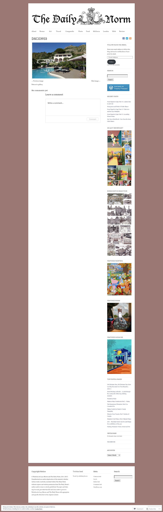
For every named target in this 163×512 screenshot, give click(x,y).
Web (114, 31)
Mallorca (96, 31)
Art (50, 31)
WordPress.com (97, 487)
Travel (58, 31)
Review (122, 31)
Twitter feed (78, 472)
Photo (80, 31)
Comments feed (97, 484)
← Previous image (37, 81)
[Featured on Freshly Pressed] (118, 90)
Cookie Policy (38, 509)
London (106, 31)
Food (88, 31)
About (34, 31)
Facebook (111, 442)
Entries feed (96, 482)
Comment (92, 119)
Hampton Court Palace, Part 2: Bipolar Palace (119, 419)
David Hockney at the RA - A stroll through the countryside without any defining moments (118, 394)
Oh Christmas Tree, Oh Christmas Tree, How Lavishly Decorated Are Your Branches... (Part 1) (119, 386)
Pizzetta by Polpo (111, 398)
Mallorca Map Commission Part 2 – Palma (118, 401)
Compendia (69, 31)
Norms (42, 31)
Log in (95, 479)
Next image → (95, 81)
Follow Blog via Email (116, 45)
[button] (114, 139)
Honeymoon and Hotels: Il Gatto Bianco (118, 106)
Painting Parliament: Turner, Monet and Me (118, 426)
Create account (97, 476)
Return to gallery (37, 84)
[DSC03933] (59, 78)
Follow (111, 62)
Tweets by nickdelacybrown (80, 476)
